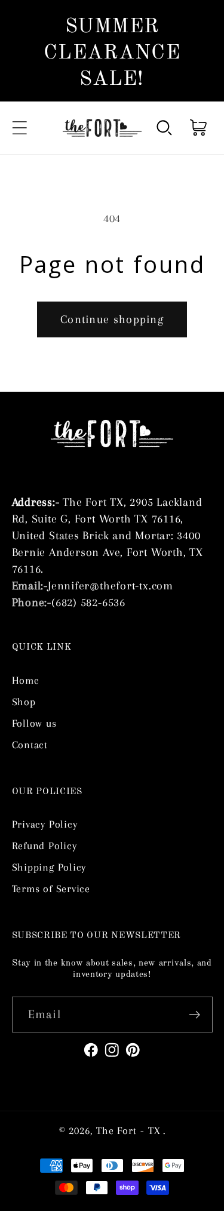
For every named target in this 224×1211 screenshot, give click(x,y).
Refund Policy (44, 846)
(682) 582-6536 (88, 602)
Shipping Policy (49, 867)
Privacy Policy (45, 824)
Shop (24, 702)
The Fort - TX (128, 1130)
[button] (19, 127)
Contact (30, 745)
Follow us (34, 723)
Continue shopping (112, 319)
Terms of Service (51, 889)
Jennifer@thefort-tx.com (110, 585)
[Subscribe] (194, 1015)
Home (25, 680)
